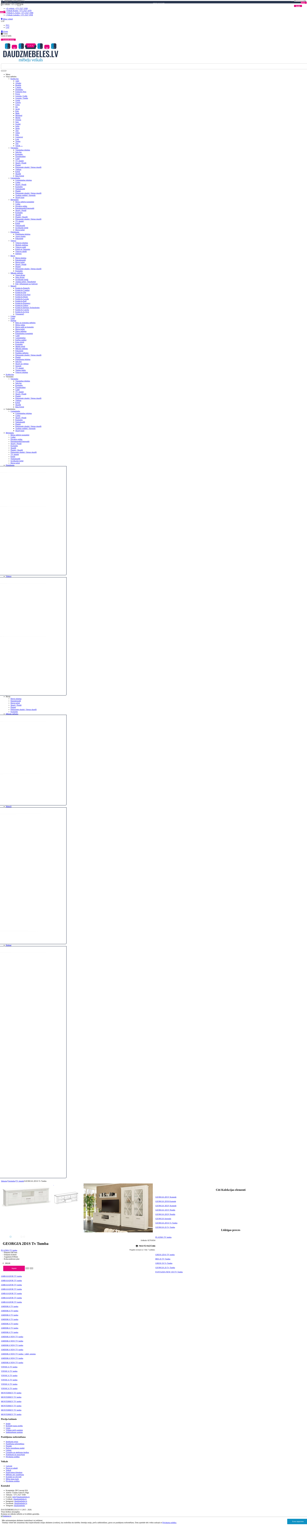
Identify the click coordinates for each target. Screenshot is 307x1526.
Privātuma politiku (169, 1523)
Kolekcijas (5, 33)
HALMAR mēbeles (8, 38)
